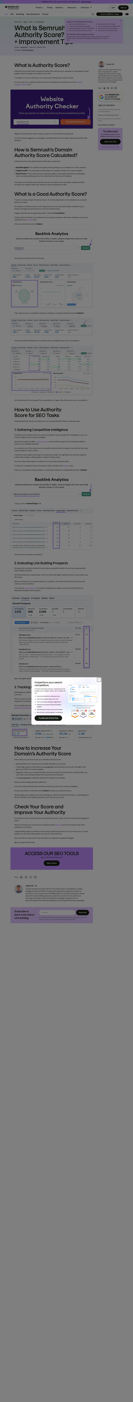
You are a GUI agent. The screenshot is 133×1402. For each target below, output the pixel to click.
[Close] (99, 680)
